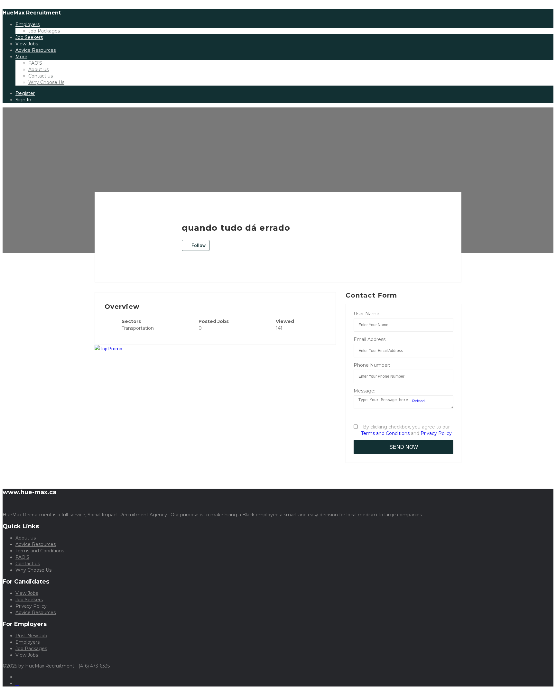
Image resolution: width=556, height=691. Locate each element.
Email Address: (370, 339)
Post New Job (31, 636)
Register (25, 93)
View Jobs (26, 44)
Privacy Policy (436, 433)
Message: (364, 391)
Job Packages (44, 31)
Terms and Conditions (385, 433)
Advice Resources (35, 50)
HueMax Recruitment (32, 13)
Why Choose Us (46, 82)
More (21, 57)
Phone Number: (372, 365)
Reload (418, 400)
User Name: (367, 314)
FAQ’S (35, 63)
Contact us (40, 76)
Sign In (23, 100)
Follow (198, 245)
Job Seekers (29, 37)
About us (38, 69)
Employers (27, 24)
